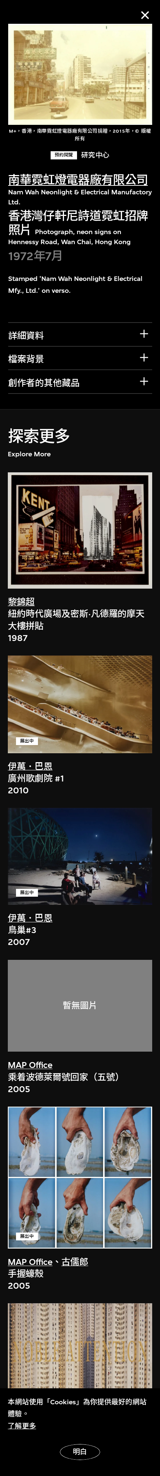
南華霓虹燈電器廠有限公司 (78, 180)
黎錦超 (21, 602)
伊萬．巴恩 (30, 766)
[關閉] (145, 15)
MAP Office (30, 1065)
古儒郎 (74, 1262)
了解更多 (22, 1426)
